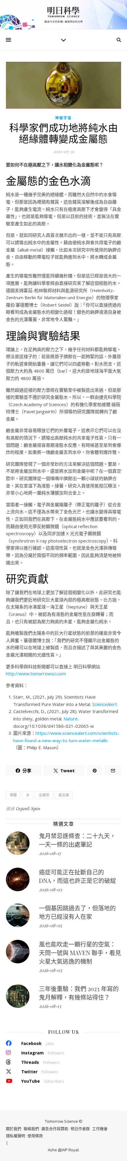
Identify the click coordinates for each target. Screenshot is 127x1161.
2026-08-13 (50, 1006)
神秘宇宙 (63, 117)
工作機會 (100, 1128)
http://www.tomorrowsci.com (36, 674)
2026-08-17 (50, 853)
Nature (71, 719)
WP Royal (70, 1149)
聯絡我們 (31, 1128)
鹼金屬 (63, 795)
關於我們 (13, 1128)
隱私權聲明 (15, 1135)
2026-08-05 (50, 925)
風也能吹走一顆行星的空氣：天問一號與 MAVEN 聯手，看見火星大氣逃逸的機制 (80, 952)
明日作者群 (80, 1128)
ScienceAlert (104, 704)
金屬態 (44, 795)
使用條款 (35, 1135)
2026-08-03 (50, 889)
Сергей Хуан (28, 808)
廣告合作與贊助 (54, 1128)
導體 (13, 795)
